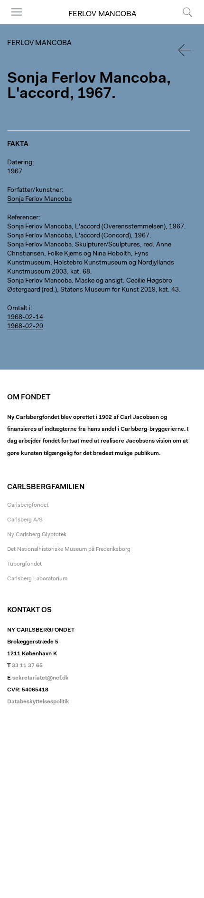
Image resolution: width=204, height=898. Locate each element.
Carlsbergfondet (27, 505)
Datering (19, 163)
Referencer (22, 218)
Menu (13, 23)
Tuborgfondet (24, 564)
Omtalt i (18, 308)
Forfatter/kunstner (34, 190)
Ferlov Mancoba (102, 14)
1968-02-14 (25, 317)
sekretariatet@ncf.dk (40, 678)
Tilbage (185, 50)
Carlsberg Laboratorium (37, 579)
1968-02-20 (25, 326)
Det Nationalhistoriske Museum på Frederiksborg (68, 549)
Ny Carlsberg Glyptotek (36, 535)
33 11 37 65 (27, 666)
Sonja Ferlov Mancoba (39, 199)
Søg (181, 23)
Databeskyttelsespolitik (38, 702)
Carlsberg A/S (25, 520)
